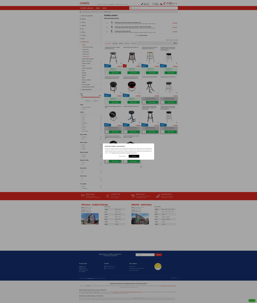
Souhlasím (134, 156)
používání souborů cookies (131, 152)
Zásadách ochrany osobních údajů (118, 152)
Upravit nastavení (122, 156)
